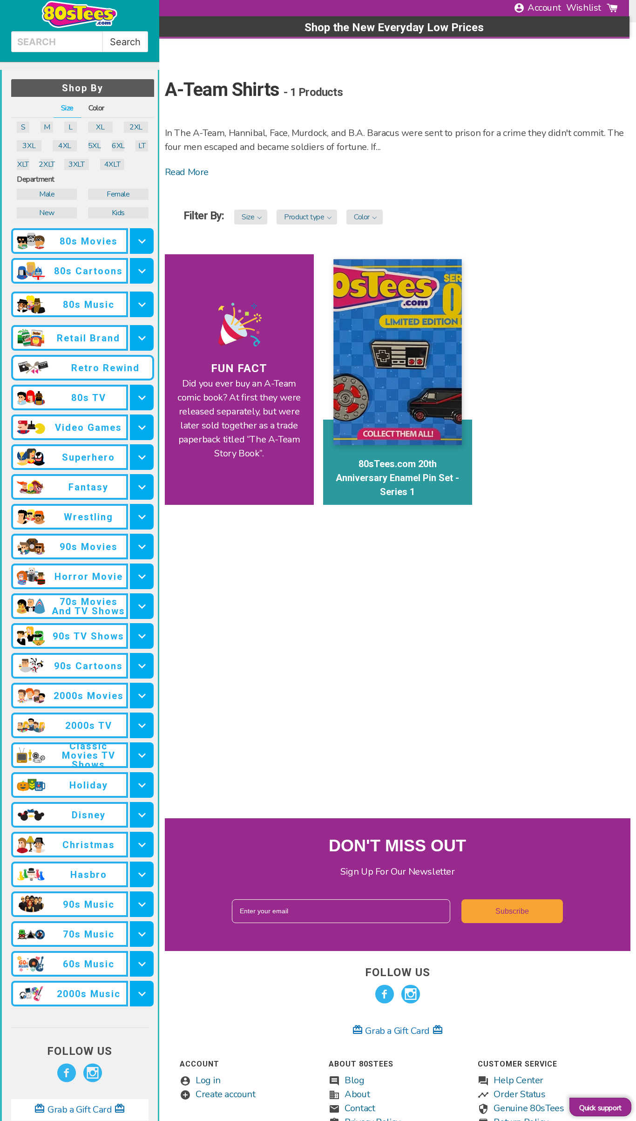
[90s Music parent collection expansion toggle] (142, 904)
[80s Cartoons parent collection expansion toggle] (142, 271)
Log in (208, 1080)
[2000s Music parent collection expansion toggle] (142, 993)
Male (46, 194)
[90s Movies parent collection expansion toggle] (142, 546)
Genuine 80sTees (529, 1108)
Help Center (518, 1080)
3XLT (76, 164)
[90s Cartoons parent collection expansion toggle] (142, 666)
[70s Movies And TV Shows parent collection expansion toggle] (142, 606)
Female (118, 194)
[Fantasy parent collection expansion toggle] (142, 487)
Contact (360, 1108)
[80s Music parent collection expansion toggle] (142, 304)
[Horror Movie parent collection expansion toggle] (142, 576)
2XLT (47, 164)
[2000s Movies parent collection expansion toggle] (142, 695)
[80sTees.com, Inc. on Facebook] (66, 1073)
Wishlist (583, 7)
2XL (135, 127)
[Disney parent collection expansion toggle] (142, 815)
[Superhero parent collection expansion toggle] (142, 457)
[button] (251, 217)
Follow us (79, 1051)
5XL (94, 146)
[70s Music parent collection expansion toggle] (142, 934)
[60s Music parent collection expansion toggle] (142, 964)
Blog (354, 1080)
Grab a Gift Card (79, 1109)
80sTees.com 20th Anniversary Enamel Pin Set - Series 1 (397, 477)
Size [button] (67, 108)
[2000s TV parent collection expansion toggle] (142, 725)
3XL (28, 146)
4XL (64, 146)
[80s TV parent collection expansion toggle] (142, 397)
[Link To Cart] (612, 8)
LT (141, 146)
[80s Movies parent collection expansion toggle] (142, 241)
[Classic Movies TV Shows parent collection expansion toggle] (142, 755)
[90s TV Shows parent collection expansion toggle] (142, 636)
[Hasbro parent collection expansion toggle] (142, 874)
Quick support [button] (600, 1108)
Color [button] (96, 108)
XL (100, 127)
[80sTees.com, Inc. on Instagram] (92, 1073)
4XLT (112, 164)
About (357, 1094)
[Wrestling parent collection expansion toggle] (142, 517)
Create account (225, 1094)
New (46, 213)
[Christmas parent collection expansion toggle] (142, 844)
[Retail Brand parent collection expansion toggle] (142, 338)
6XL (118, 146)
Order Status (519, 1094)
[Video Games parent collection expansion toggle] (142, 427)
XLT (23, 164)
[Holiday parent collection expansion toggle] (142, 785)
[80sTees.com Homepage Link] (79, 25)
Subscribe (512, 911)
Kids (118, 213)
